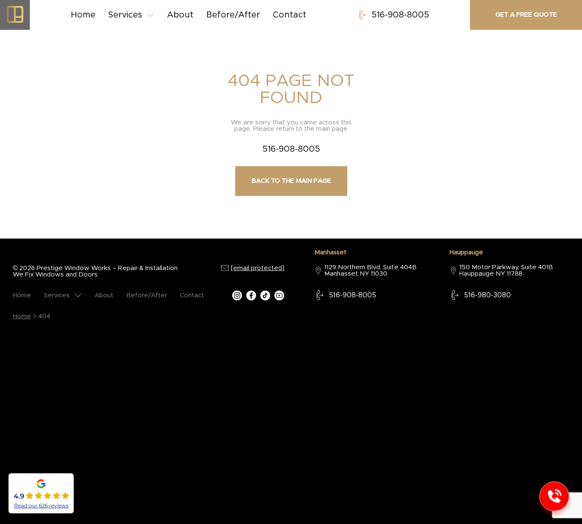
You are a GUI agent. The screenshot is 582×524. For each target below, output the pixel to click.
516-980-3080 (487, 295)
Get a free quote (526, 15)
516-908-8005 (400, 15)
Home (83, 15)
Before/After (233, 15)
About (180, 15)
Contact (289, 15)
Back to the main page (291, 181)
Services (125, 15)
